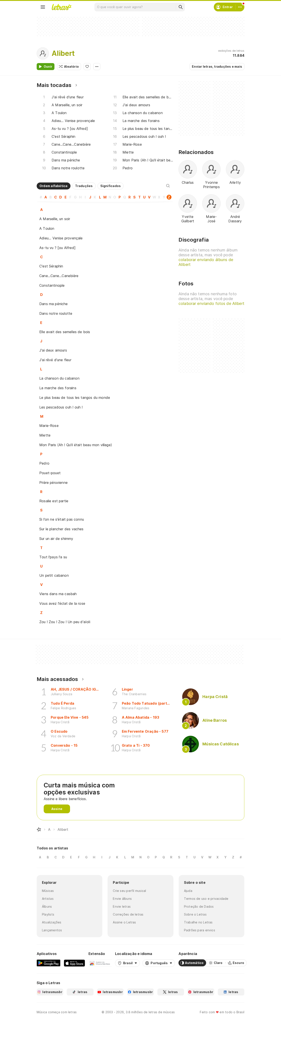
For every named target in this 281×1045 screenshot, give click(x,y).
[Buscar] (180, 7)
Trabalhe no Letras (198, 922)
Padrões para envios (199, 930)
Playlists (48, 914)
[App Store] (74, 962)
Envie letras (122, 906)
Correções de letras (128, 914)
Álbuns (47, 906)
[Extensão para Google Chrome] (100, 962)
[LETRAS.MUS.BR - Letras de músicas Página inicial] (61, 7)
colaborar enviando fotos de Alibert (211, 303)
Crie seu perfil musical (129, 891)
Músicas (48, 891)
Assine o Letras (124, 922)
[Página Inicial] (39, 829)
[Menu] (43, 7)
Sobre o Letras (195, 914)
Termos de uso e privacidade (206, 898)
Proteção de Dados (199, 906)
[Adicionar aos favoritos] (87, 66)
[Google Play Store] (48, 962)
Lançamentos (52, 930)
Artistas (48, 898)
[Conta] (240, 7)
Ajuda (188, 891)
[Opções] (96, 66)
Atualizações (51, 922)
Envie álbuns (122, 898)
